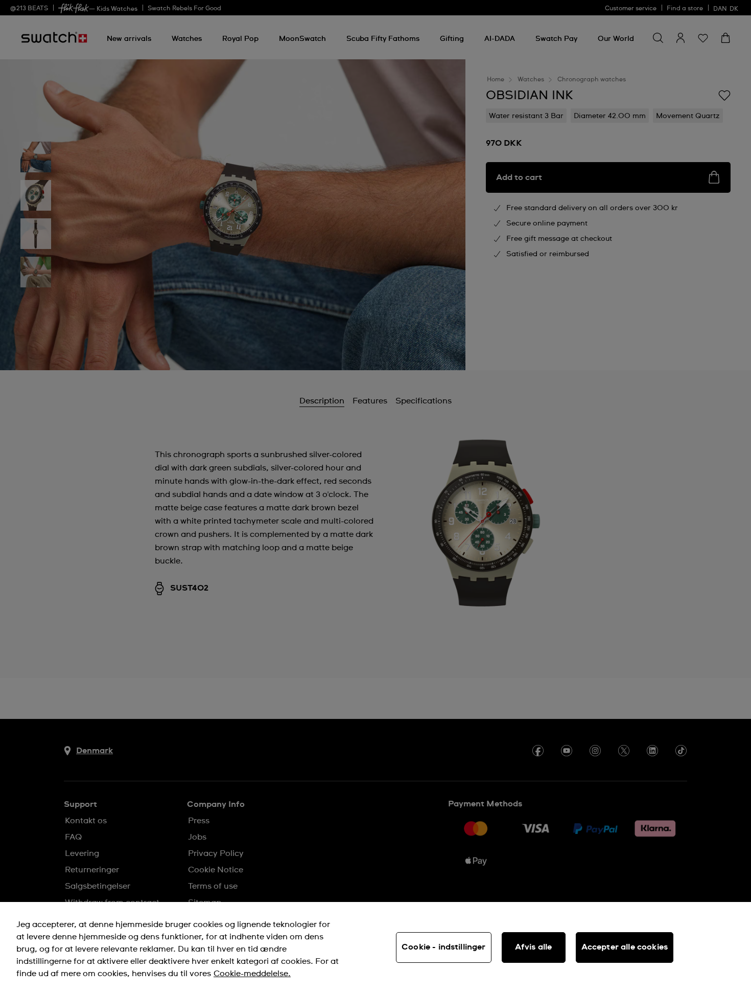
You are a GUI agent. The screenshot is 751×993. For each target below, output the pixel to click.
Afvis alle (533, 947)
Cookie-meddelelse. (252, 973)
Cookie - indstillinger (444, 947)
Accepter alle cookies (624, 947)
